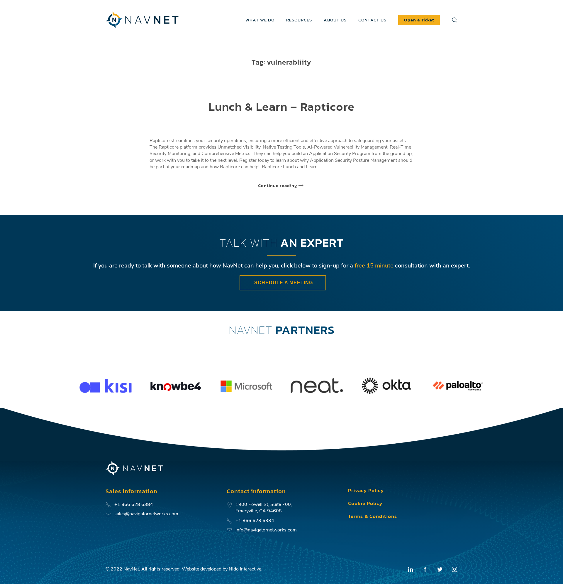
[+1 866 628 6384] (230, 520)
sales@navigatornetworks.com (146, 514)
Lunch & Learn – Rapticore (281, 106)
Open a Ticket (419, 19)
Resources (299, 19)
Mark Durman (268, 122)
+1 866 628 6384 (254, 520)
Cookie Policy (365, 503)
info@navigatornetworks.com (266, 530)
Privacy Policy (366, 490)
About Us (335, 19)
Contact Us (372, 19)
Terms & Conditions (372, 516)
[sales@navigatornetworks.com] (108, 514)
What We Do (259, 19)
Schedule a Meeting (282, 282)
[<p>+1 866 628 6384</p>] (108, 504)
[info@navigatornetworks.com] (230, 530)
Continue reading (277, 185)
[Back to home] (143, 20)
